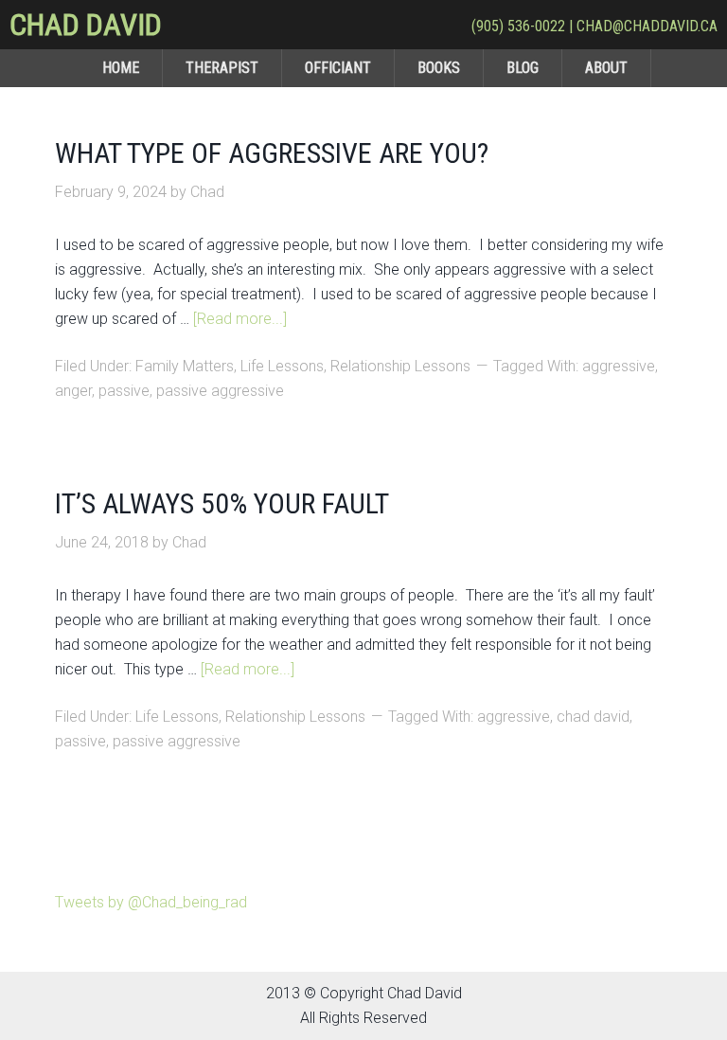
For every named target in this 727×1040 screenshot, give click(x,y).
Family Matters (184, 366)
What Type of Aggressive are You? (271, 153)
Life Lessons (282, 366)
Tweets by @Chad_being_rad (151, 902)
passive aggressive (220, 391)
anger (73, 391)
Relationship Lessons (400, 366)
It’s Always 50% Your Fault (222, 503)
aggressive (618, 366)
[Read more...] (240, 319)
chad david (593, 717)
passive (124, 391)
